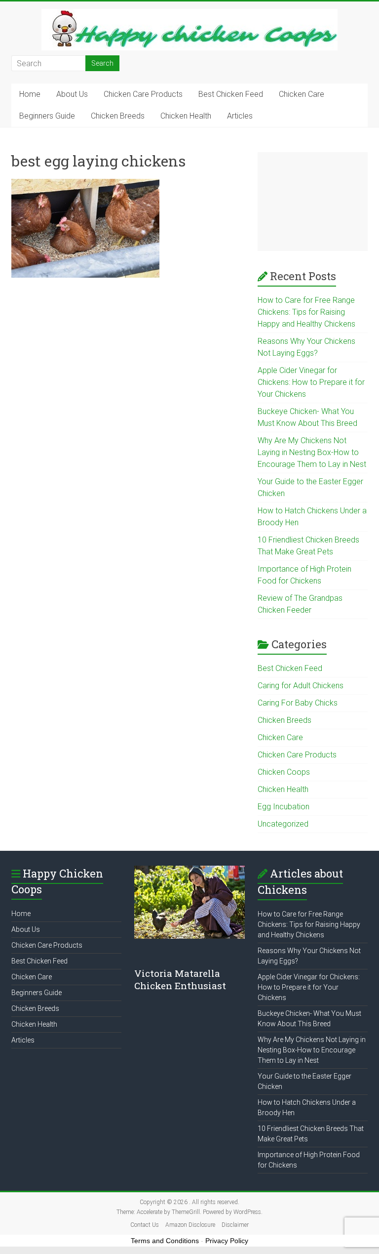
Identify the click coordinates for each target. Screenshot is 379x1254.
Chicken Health (185, 116)
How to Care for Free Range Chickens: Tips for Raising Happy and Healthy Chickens (306, 312)
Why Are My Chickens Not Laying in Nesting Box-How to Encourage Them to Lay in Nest (312, 452)
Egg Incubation (283, 806)
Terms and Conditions (165, 1241)
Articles (240, 116)
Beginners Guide (47, 116)
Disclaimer (235, 1224)
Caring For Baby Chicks (298, 703)
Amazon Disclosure (190, 1224)
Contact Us (144, 1224)
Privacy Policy (226, 1241)
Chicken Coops (284, 772)
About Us (72, 94)
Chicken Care (301, 94)
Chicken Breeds (118, 116)
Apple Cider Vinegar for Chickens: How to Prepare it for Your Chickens (311, 382)
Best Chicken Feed (230, 94)
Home (29, 94)
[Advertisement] (313, 201)
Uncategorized (283, 824)
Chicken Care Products (143, 94)
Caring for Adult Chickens (300, 685)
